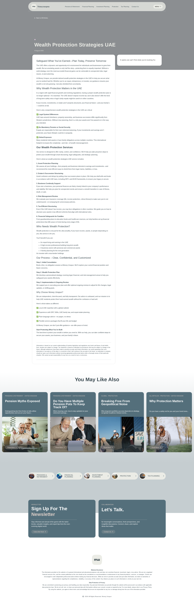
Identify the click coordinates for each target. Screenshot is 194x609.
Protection (115, 6)
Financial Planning (88, 6)
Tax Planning (125, 6)
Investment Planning (102, 6)
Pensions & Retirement (72, 6)
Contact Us (135, 6)
